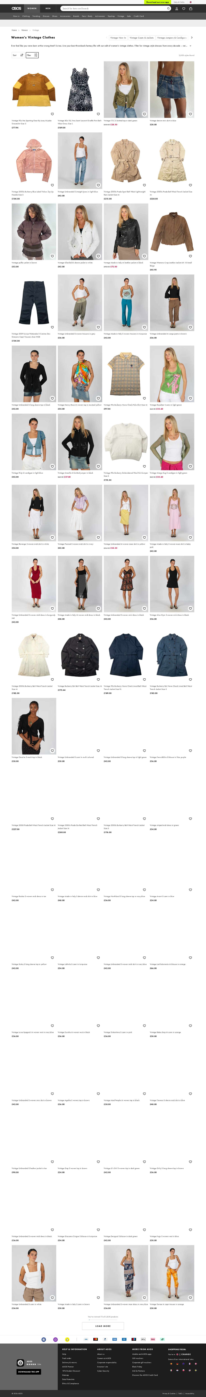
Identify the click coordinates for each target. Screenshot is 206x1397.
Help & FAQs (179, 2)
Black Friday (137, 1366)
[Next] (192, 38)
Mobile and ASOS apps (141, 1354)
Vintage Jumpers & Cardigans (172, 37)
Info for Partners (138, 1371)
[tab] (16, 16)
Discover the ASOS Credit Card (145, 1375)
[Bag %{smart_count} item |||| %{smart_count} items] (190, 8)
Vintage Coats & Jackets (142, 37)
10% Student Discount (71, 1371)
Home (14, 30)
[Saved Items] (183, 8)
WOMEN (32, 8)
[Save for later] (52, 114)
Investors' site (102, 1366)
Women (24, 30)
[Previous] (107, 38)
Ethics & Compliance (70, 1383)
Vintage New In (118, 37)
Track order (66, 1358)
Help (64, 1354)
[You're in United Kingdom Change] (190, 2)
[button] (171, 1364)
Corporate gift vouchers (141, 1362)
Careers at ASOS (104, 1358)
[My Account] (176, 8)
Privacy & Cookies (169, 1393)
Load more (103, 1326)
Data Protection (68, 1379)
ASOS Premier (68, 1366)
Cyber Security (103, 1371)
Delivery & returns (69, 1362)
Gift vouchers (137, 1358)
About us (100, 1354)
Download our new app (157, 2)
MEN (48, 8)
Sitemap (65, 1375)
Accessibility (189, 1393)
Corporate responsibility (107, 1362)
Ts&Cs (180, 1393)
